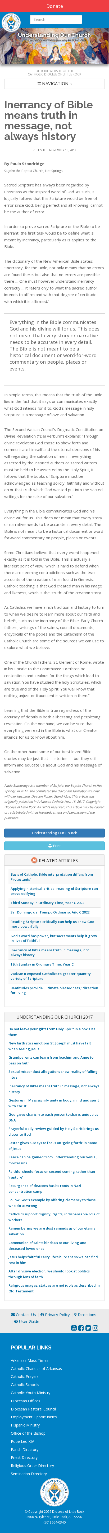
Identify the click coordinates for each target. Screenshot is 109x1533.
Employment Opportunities (34, 1416)
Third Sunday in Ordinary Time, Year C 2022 (47, 902)
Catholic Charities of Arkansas (36, 1368)
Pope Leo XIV (22, 1441)
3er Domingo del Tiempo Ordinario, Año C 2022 (50, 912)
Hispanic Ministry (25, 1425)
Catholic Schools (25, 1384)
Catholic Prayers (25, 1376)
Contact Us (25, 1314)
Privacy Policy (57, 1314)
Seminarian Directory (29, 1473)
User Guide (28, 1321)
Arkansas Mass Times (29, 1360)
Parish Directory (24, 1449)
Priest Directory (24, 1457)
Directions (86, 1314)
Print (56, 845)
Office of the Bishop (28, 1433)
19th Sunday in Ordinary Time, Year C (42, 964)
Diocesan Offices (25, 1400)
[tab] (54, 84)
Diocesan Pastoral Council (33, 1409)
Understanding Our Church (54, 832)
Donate (54, 6)
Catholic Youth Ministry (30, 1392)
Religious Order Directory (32, 1465)
